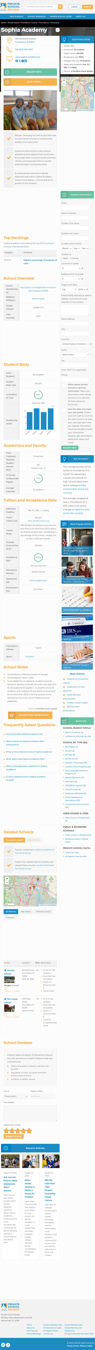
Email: (64, 203)
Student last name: (70, 233)
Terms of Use (73, 1346)
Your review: (9, 1102)
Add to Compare (12, 991)
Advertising (69, 1330)
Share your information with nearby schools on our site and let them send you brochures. (79, 394)
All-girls (38, 383)
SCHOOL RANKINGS (37, 16)
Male (65, 258)
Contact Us (48, 1333)
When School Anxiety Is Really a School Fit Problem (30, 1189)
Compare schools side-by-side (78, 736)
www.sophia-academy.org (27, 57)
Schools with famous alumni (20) (77, 806)
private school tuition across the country (75, 489)
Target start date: (69, 285)
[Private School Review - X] (3, 1345)
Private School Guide (52, 1327)
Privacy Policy (86, 1346)
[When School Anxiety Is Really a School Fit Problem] (31, 1161)
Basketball (30, 656)
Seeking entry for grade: (72, 274)
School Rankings (34, 1333)
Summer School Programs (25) (78, 766)
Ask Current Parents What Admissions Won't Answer (10, 1184)
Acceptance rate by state (76, 856)
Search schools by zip (74, 732)
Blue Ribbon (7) (71, 746)
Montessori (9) (71, 758)
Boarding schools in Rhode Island (76, 841)
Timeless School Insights (77, 702)
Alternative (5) (71, 781)
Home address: (68, 319)
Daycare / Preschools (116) (76, 762)
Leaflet (42, 905)
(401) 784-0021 (26, 49)
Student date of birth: (71, 244)
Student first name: (70, 223)
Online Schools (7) (73, 789)
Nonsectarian (38, 299)
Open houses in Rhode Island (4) (77, 819)
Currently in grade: (70, 263)
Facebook (8, 1345)
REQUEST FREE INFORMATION (34, 715)
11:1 (44, 468)
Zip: (63, 361)
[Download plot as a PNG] (52, 406)
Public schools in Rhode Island (78, 835)
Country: (65, 339)
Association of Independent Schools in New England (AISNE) (38, 289)
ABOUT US (80, 16)
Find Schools (32, 1330)
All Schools (11, 912)
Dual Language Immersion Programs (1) (76, 772)
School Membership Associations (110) (73, 799)
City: (63, 329)
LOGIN (74, 7)
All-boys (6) (70, 754)
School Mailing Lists (73, 1327)
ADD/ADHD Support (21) (75, 785)
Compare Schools (50, 1330)
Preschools (10, 917)
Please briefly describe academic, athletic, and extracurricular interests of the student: (76, 299)
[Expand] (7, 888)
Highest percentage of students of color (40, 261)
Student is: (66, 254)
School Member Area (73, 1324)
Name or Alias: (37, 1091)
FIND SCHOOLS (16, 16)
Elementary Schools (43, 912)
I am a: (6, 1091)
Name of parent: (69, 213)
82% (44, 565)
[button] (30, 889)
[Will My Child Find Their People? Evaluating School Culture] (50, 1161)
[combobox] (40, 6)
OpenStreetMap (51, 905)
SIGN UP (87, 7)
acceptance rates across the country (76, 511)
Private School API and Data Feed (79, 1333)
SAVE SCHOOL (34, 82)
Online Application (38, 580)
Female (75, 258)
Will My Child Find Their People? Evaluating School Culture (50, 1190)
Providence (20, 42)
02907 (32, 42)
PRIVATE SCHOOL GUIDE (61, 16)
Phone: (64, 375)
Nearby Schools (33, 840)
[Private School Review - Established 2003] (10, 7)
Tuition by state (72, 852)
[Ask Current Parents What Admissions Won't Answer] (10, 1161)
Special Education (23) (74, 777)
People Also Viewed (14, 840)
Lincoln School (43, 865)
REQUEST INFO (34, 72)
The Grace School (23, 869)
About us (31, 1327)
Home (29, 1324)
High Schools (26, 912)
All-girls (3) (69, 750)
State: (64, 350)
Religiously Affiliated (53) (75, 793)
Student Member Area (52, 1324)
